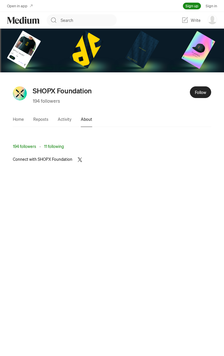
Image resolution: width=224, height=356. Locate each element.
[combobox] (89, 20)
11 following (54, 146)
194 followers (46, 101)
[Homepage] (23, 20)
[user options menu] (212, 19)
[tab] (18, 119)
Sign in (211, 5)
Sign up (192, 5)
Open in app (17, 5)
